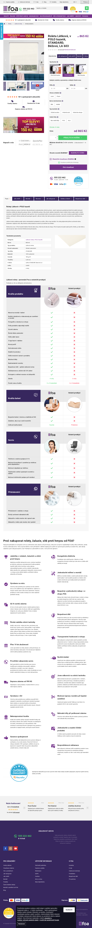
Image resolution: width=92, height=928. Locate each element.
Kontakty (54, 2)
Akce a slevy (38, 879)
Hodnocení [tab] (39, 199)
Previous (4, 86)
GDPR (36, 873)
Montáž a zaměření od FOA (10, 887)
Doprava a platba (10, 2)
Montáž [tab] (28, 199)
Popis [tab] (6, 199)
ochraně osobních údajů (30, 920)
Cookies (37, 876)
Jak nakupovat (62, 56)
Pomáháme (72, 873)
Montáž (79, 56)
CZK (74, 2)
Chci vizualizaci (68, 167)
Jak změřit (72, 56)
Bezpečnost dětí (73, 876)
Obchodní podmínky (40, 865)
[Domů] (4, 24)
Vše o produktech (8, 871)
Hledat (66, 8)
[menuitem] (6, 16)
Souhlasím (69, 910)
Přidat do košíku (72, 137)
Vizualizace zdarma (8, 868)
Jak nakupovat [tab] (50, 199)
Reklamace (38, 871)
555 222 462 (28, 9)
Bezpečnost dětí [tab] (80, 199)
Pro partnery (72, 879)
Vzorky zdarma (7, 865)
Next (28, 86)
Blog (45, 2)
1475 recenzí (16, 812)
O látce (85, 56)
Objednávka (52, 56)
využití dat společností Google (49, 920)
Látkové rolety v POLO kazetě (34, 239)
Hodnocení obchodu (25, 2)
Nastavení (21, 924)
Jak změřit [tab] (17, 199)
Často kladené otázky (9, 884)
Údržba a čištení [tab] (65, 199)
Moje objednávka (64, 2)
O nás (36, 2)
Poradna (5, 882)
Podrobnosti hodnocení (70, 49)
